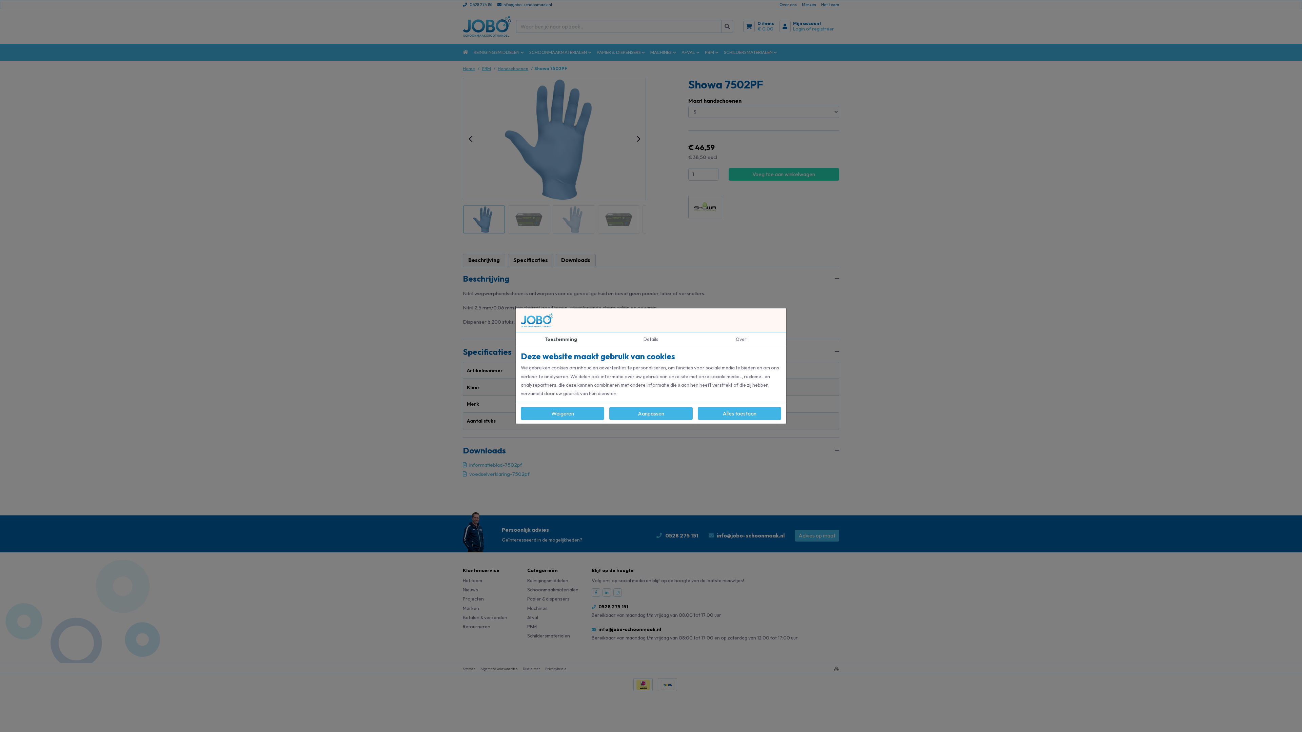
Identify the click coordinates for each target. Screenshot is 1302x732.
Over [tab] (741, 339)
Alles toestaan (739, 413)
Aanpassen (651, 413)
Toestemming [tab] (561, 339)
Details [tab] (651, 339)
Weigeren (562, 413)
